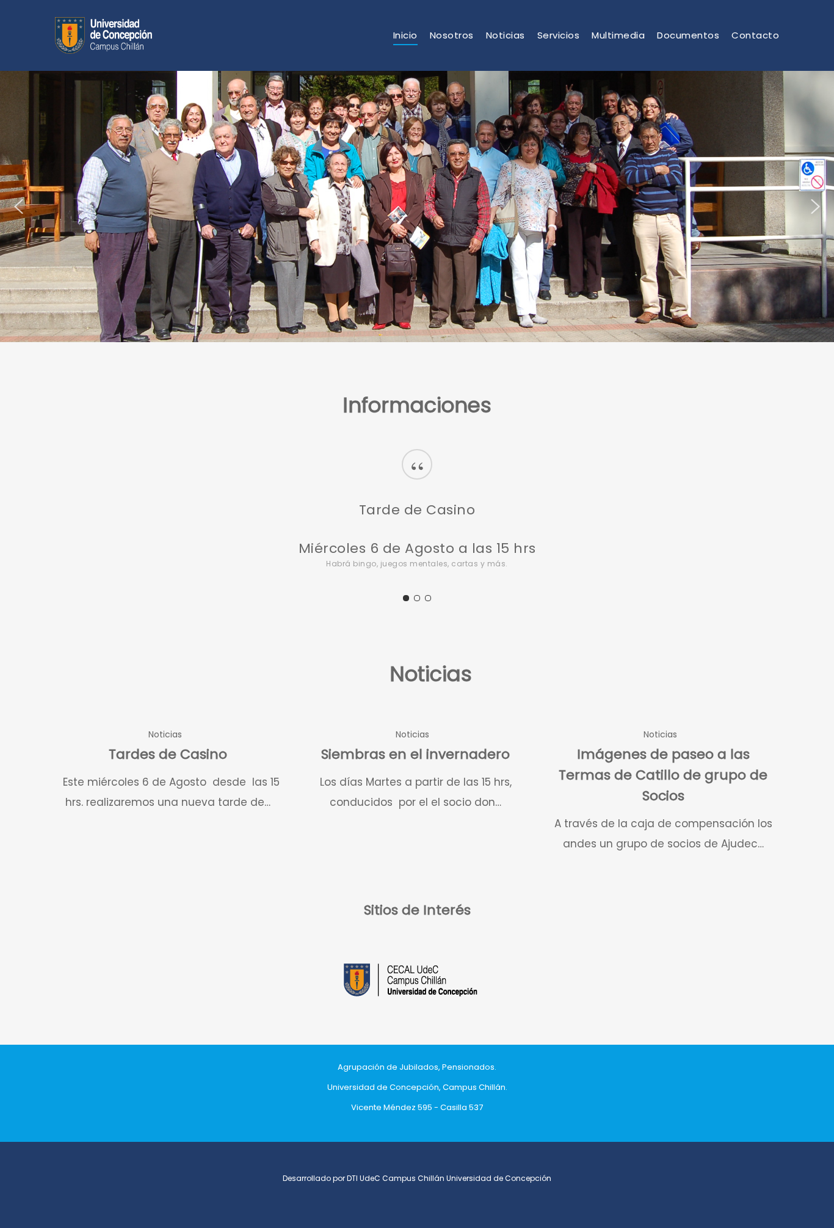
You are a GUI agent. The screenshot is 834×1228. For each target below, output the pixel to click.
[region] (417, 521)
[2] (417, 598)
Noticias (165, 734)
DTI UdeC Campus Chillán (396, 1178)
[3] (428, 598)
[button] (19, 206)
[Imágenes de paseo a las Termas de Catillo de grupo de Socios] (663, 789)
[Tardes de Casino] (168, 768)
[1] (406, 598)
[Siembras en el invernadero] (416, 768)
